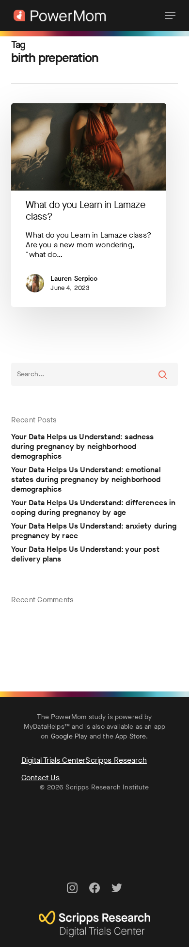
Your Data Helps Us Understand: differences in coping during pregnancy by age (93, 507)
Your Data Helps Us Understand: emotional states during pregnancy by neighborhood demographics (85, 479)
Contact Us (40, 777)
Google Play (69, 736)
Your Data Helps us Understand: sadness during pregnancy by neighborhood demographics (82, 446)
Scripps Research (116, 760)
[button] (170, 15)
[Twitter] (117, 898)
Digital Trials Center (53, 760)
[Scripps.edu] (94, 942)
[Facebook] (94, 898)
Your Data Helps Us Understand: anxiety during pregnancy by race (93, 531)
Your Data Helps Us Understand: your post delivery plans (85, 554)
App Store (130, 736)
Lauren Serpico (73, 278)
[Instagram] (72, 898)
